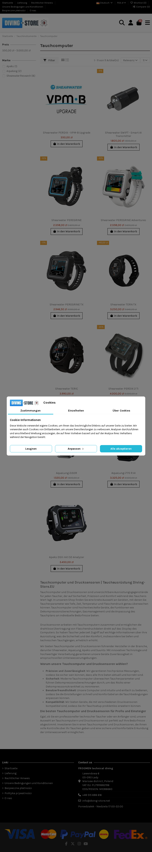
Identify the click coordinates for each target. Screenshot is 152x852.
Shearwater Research (21, 75)
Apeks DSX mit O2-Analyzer (66, 557)
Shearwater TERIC (66, 388)
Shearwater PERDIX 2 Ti (123, 388)
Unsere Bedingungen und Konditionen (23, 6)
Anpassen (74, 448)
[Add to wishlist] (90, 75)
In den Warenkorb (68, 144)
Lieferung (22, 2)
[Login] (130, 23)
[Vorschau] (90, 89)
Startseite (8, 2)
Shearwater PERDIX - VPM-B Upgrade (66, 132)
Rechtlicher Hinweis (42, 2)
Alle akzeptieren (121, 448)
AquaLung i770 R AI (123, 473)
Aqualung (14, 71)
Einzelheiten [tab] (76, 410)
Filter (51, 60)
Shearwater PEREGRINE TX (67, 304)
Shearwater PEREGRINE (66, 220)
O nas (33, 10)
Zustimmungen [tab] (30, 410)
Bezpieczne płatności (14, 10)
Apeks (12, 66)
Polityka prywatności (18, 793)
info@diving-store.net (96, 800)
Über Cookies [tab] (121, 410)
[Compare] (90, 82)
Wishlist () (140, 2)
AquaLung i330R (66, 473)
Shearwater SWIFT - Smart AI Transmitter (123, 134)
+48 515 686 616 (92, 795)
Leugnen (31, 448)
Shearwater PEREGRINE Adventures (123, 220)
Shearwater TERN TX (123, 304)
